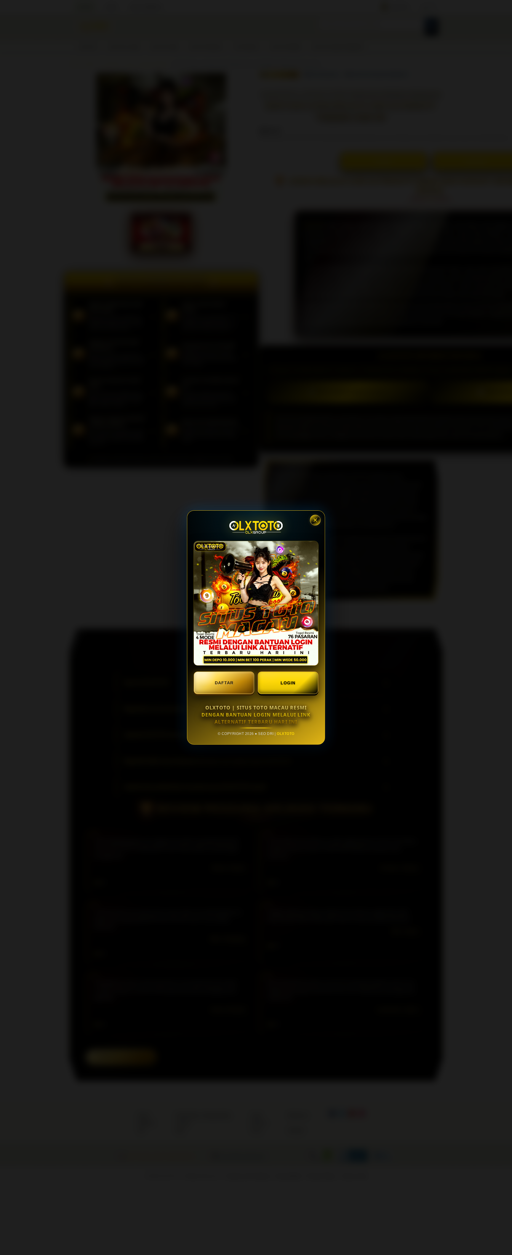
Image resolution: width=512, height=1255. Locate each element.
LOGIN (288, 682)
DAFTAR (224, 682)
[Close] (315, 520)
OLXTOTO (286, 734)
